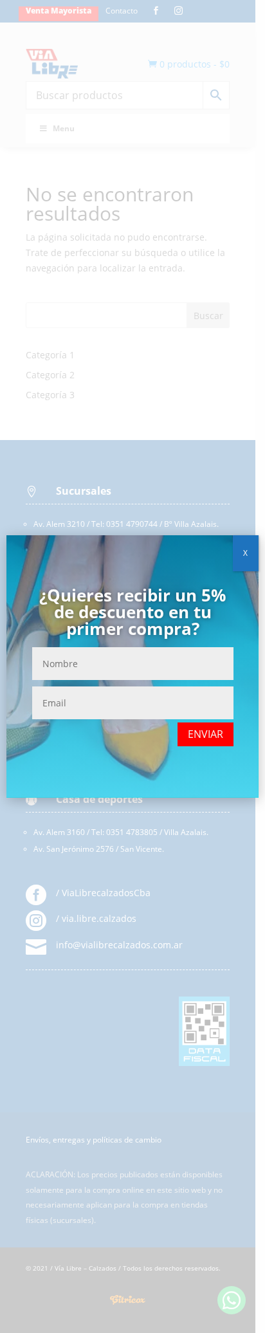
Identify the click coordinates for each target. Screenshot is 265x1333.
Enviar (205, 734)
